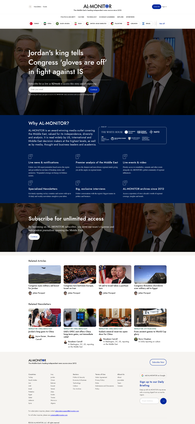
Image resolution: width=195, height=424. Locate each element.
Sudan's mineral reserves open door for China (113, 333)
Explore (120, 17)
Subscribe (157, 7)
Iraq (52, 374)
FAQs (97, 383)
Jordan (53, 377)
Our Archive (77, 389)
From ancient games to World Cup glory (150, 333)
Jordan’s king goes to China (41, 331)
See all (162, 23)
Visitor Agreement (101, 377)
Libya (52, 392)
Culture (81, 17)
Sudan (53, 394)
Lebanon (31, 400)
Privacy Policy (99, 380)
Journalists (120, 380)
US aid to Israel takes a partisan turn (113, 287)
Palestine (31, 392)
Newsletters (37, 7)
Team (119, 383)
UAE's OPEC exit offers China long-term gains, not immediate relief (78, 334)
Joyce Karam (41, 336)
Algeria (53, 403)
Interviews (130, 17)
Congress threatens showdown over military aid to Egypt (148, 287)
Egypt (30, 394)
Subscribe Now (158, 362)
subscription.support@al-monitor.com (67, 411)
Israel (30, 389)
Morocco (54, 400)
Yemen (53, 389)
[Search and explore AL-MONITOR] (30, 6)
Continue (34, 236)
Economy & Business (107, 17)
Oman (53, 380)
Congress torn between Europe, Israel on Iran (79, 287)
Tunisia (53, 397)
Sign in (164, 7)
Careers (120, 386)
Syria (30, 403)
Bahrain (53, 383)
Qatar (30, 397)
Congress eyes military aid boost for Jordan (43, 287)
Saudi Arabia (32, 380)
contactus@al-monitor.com (58, 415)
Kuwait (53, 386)
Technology (92, 17)
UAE (29, 386)
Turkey (30, 377)
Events (45, 7)
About (119, 377)
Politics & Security (68, 17)
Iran (29, 383)
